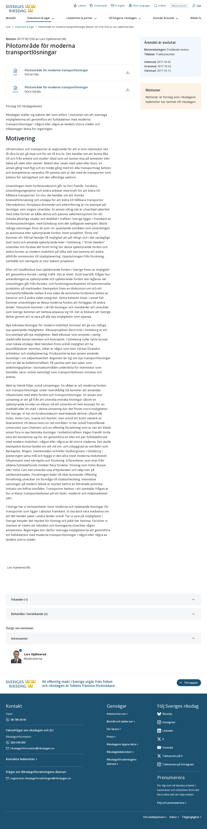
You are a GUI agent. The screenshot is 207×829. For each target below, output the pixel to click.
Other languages (141, 5)
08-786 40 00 (18, 719)
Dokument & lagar (24, 26)
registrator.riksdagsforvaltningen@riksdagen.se (40, 778)
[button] (41, 18)
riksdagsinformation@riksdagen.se (32, 748)
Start (8, 26)
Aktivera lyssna (178, 5)
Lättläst (82, 5)
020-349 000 (18, 742)
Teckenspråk (100, 5)
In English (120, 5)
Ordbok (162, 5)
